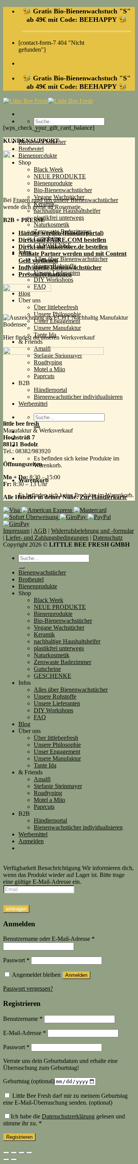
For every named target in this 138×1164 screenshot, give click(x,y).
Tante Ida (45, 765)
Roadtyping (48, 793)
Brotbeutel (31, 148)
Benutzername (23, 1018)
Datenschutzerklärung (68, 1116)
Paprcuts (44, 806)
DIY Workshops (53, 279)
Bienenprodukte (53, 183)
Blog (24, 724)
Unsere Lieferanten (57, 703)
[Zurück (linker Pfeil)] (6, 1159)
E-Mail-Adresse (24, 1033)
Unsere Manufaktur (57, 758)
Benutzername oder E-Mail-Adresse (49, 938)
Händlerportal (50, 820)
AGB (40, 530)
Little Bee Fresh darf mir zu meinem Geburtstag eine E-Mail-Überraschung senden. (65, 1099)
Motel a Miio (49, 800)
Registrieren (19, 1137)
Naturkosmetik (51, 224)
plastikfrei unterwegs (59, 217)
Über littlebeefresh (56, 307)
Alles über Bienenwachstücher (71, 259)
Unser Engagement (57, 751)
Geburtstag (28, 1081)
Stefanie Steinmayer (58, 786)
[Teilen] (14, 1152)
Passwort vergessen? (28, 988)
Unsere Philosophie (57, 744)
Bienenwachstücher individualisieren (78, 827)
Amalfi (42, 779)
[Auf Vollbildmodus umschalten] (21, 1152)
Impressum (16, 530)
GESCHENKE (52, 676)
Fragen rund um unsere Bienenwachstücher (65, 200)
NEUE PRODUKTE (60, 176)
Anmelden (76, 975)
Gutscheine (47, 669)
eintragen (16, 909)
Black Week (48, 169)
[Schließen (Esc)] (6, 1152)
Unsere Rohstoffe (55, 696)
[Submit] (21, 567)
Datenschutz (108, 537)
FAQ (40, 717)
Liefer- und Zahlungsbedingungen (47, 537)
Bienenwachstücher (42, 572)
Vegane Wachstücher (59, 627)
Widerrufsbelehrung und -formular (92, 530)
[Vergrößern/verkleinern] (29, 1152)
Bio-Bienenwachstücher (63, 190)
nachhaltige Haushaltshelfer (67, 210)
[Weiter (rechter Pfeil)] (14, 1159)
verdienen (45, 260)
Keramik (44, 634)
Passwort (16, 960)
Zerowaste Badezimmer (62, 662)
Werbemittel (33, 834)
